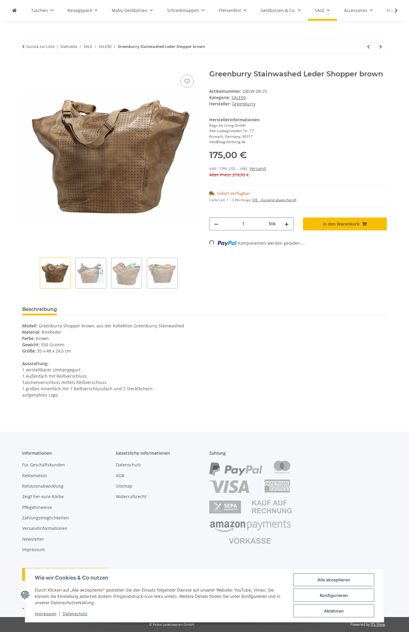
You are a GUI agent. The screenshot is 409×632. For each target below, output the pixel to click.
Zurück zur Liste (40, 46)
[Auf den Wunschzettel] (187, 81)
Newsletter (33, 539)
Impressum (45, 613)
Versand (257, 168)
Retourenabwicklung (42, 486)
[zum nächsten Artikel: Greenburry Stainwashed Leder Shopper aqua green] (381, 46)
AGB (120, 475)
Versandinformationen (44, 528)
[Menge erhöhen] (286, 224)
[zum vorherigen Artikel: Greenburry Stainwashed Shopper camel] (368, 46)
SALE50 (238, 97)
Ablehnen (334, 610)
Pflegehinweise (37, 507)
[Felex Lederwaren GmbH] (14, 10)
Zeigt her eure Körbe (43, 496)
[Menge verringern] (216, 224)
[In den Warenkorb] (27, 66)
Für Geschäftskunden (43, 465)
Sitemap (124, 486)
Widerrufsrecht (131, 496)
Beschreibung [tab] (39, 309)
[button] (392, 10)
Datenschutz (75, 613)
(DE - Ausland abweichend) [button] (274, 199)
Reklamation (34, 475)
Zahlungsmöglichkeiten (45, 518)
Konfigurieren (334, 595)
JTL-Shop (378, 624)
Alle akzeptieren (333, 579)
